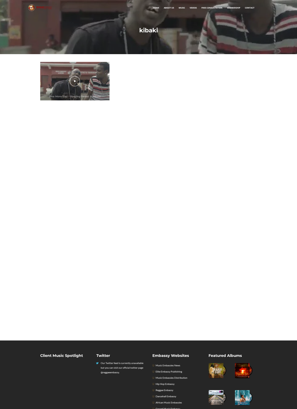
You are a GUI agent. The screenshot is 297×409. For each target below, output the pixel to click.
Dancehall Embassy (166, 396)
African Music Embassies (169, 402)
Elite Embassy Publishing (169, 371)
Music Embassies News (168, 365)
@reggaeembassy (110, 372)
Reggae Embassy (164, 390)
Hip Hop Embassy (165, 383)
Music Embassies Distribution (171, 377)
